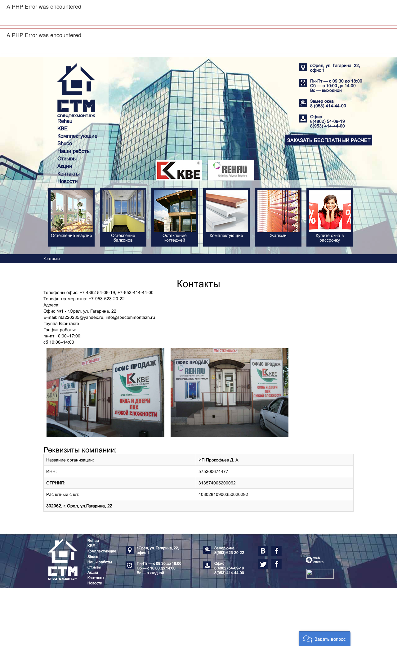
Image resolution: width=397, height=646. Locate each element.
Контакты (68, 174)
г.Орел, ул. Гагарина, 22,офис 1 (335, 68)
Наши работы (74, 151)
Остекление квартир (71, 235)
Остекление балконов (123, 238)
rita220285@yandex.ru (80, 317)
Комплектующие (77, 136)
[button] (324, 638)
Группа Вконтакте (61, 323)
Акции (64, 166)
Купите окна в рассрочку (330, 238)
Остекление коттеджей (175, 238)
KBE (62, 128)
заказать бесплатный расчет (329, 140)
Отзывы (67, 159)
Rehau (64, 121)
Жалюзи (278, 235)
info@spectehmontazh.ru (130, 317)
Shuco (64, 143)
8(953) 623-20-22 (229, 552)
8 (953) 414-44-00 (328, 106)
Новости (67, 181)
